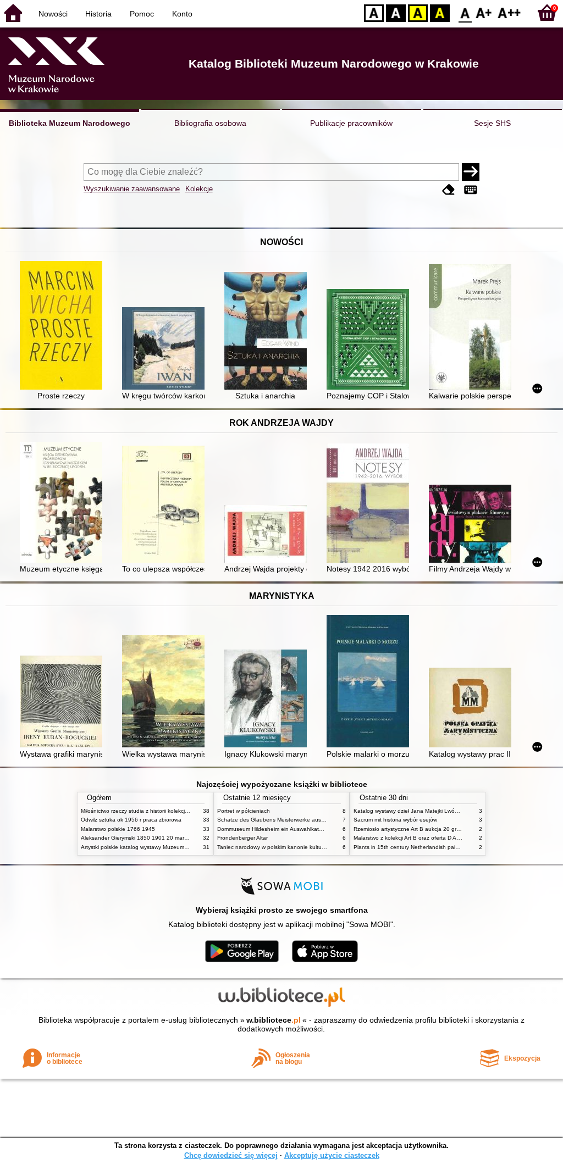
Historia (98, 13)
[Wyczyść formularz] (448, 190)
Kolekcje (199, 189)
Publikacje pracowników (351, 123)
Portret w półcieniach (243, 811)
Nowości (53, 13)
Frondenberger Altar (242, 838)
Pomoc (142, 13)
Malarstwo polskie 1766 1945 (118, 829)
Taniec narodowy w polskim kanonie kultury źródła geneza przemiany (304, 847)
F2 (509, 12)
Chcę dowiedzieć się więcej (231, 1155)
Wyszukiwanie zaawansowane (132, 189)
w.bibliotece (273, 1020)
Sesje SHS (492, 123)
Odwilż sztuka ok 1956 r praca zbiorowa (131, 820)
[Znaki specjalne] (470, 190)
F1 (484, 12)
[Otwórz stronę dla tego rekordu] (64, 326)
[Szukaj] (470, 172)
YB (418, 12)
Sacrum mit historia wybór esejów (395, 820)
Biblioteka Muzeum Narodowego (69, 123)
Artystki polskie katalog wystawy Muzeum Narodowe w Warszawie (163, 847)
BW (396, 12)
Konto (182, 13)
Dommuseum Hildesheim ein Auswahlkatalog (273, 829)
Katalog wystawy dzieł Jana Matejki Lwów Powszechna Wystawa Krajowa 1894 (454, 811)
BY (440, 12)
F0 (465, 12)
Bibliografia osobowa (210, 123)
